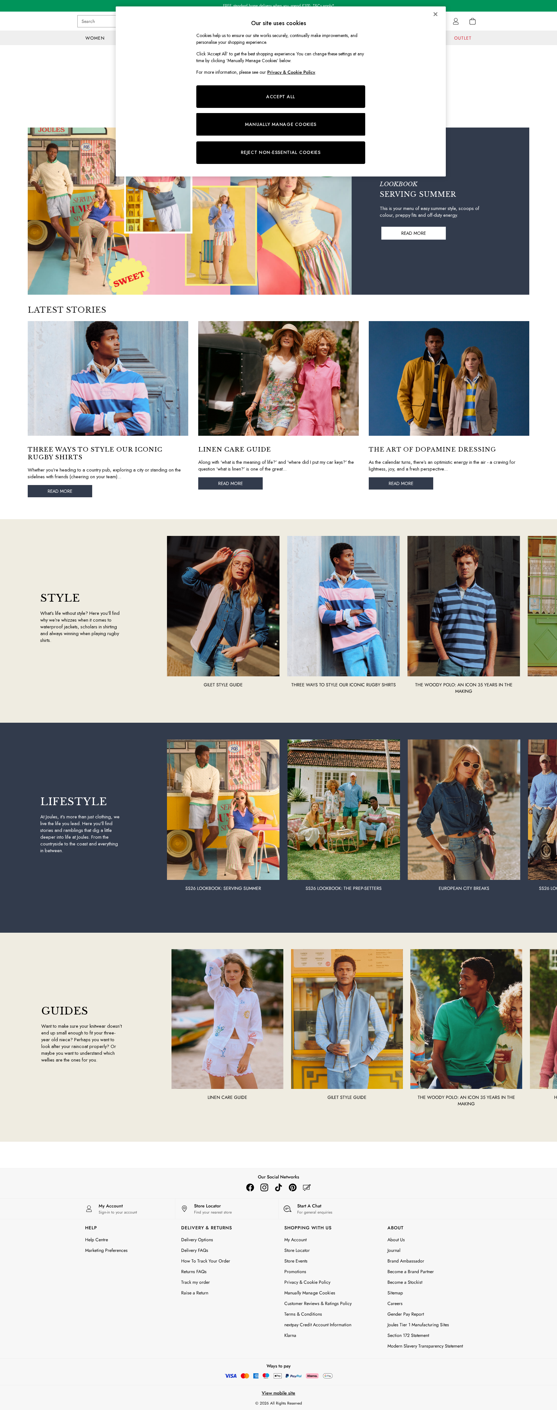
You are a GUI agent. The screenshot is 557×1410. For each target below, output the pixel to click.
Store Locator (297, 1250)
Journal (393, 1250)
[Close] (435, 14)
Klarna (290, 1335)
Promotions (295, 1271)
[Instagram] (264, 1187)
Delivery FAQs (194, 1250)
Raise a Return (194, 1293)
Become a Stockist (404, 1282)
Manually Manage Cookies (309, 1293)
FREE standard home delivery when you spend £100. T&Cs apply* (278, 6)
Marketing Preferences (106, 1250)
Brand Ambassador (405, 1261)
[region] (281, 91)
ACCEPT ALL (280, 96)
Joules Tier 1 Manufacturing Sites (418, 1324)
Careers (395, 1303)
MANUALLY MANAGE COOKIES (281, 124)
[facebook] (250, 1187)
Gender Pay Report (405, 1314)
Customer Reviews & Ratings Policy (318, 1303)
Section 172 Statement (408, 1335)
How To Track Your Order (205, 1261)
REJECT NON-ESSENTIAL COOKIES (281, 152)
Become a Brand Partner (410, 1271)
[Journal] (307, 1187)
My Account (295, 1239)
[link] (456, 21)
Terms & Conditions (303, 1314)
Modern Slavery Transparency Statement (425, 1346)
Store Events (296, 1261)
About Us (396, 1239)
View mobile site (278, 1393)
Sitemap (395, 1293)
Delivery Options (197, 1239)
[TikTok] (278, 1187)
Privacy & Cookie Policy (307, 1282)
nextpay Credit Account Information (317, 1324)
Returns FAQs (194, 1271)
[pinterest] (293, 1187)
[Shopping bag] (472, 21)
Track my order (195, 1282)
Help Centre (96, 1239)
